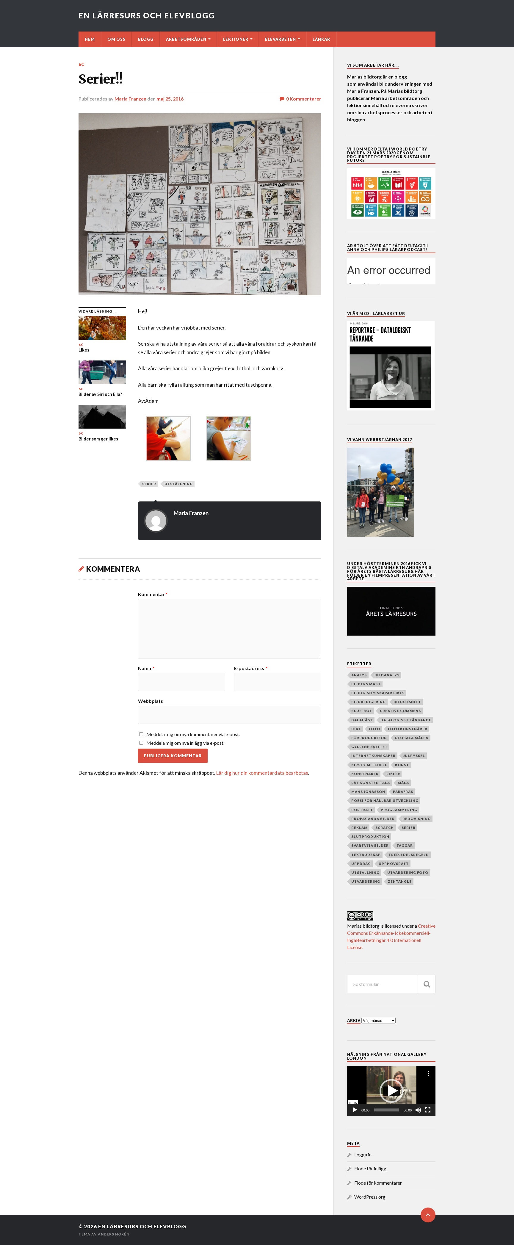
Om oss (116, 39)
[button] (391, 1091)
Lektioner (235, 39)
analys (359, 675)
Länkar (321, 39)
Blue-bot (361, 711)
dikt (356, 729)
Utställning (178, 484)
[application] (391, 1091)
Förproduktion (369, 738)
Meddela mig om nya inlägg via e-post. (185, 743)
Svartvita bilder (370, 845)
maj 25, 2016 (170, 98)
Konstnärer (365, 774)
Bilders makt (366, 684)
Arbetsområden (186, 39)
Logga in (363, 1154)
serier (149, 484)
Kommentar (152, 594)
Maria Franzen (130, 98)
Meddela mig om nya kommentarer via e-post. (193, 734)
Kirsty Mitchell (369, 765)
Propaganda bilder (373, 819)
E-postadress (251, 668)
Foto (374, 729)
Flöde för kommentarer (378, 1183)
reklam (359, 828)
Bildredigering (368, 702)
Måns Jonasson (368, 792)
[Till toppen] (428, 1215)
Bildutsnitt (407, 702)
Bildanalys (386, 675)
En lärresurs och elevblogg (147, 15)
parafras (403, 792)
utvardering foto (407, 872)
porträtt (362, 810)
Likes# (393, 774)
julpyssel (414, 756)
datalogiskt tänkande (405, 720)
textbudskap (366, 855)
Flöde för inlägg (370, 1168)
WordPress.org (370, 1196)
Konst (402, 765)
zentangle (400, 881)
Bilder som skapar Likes (378, 693)
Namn (146, 668)
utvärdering (365, 881)
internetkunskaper (373, 756)
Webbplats (150, 700)
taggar (405, 845)
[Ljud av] (418, 1110)
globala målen (412, 738)
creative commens (400, 711)
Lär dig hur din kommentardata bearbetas (262, 773)
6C (81, 64)
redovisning (416, 819)
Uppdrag (361, 863)
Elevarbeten (280, 39)
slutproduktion (370, 836)
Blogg (145, 39)
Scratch (384, 828)
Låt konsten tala (370, 783)
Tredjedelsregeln (408, 855)
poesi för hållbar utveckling (385, 800)
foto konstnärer (407, 729)
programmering (399, 810)
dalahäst (362, 720)
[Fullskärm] (428, 1110)
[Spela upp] (355, 1110)
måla (403, 783)
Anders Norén (113, 1234)
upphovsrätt (394, 863)
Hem (90, 39)
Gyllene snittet (369, 747)
